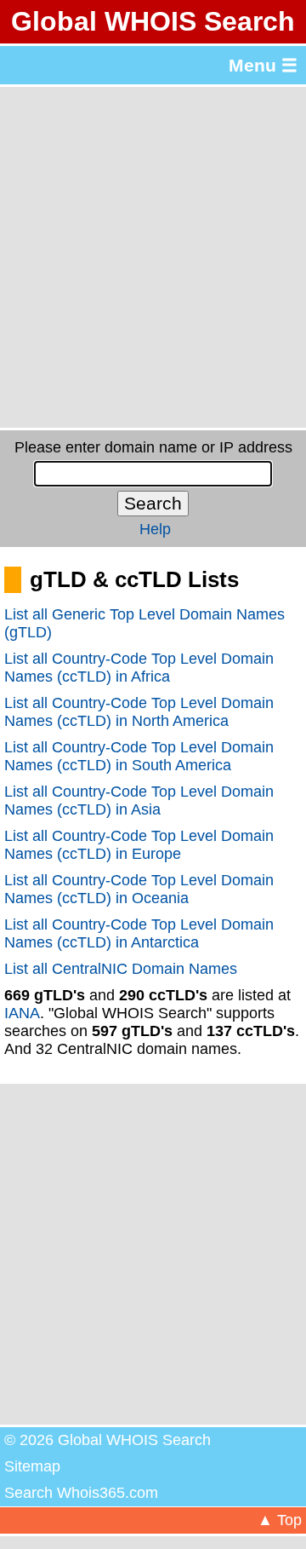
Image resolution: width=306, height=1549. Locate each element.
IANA (22, 1013)
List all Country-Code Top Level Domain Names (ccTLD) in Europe (139, 844)
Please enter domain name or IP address (153, 447)
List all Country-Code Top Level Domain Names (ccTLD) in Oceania (139, 889)
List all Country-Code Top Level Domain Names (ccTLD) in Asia (139, 800)
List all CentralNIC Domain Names (120, 968)
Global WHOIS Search (153, 21)
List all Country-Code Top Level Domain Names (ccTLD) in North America (139, 711)
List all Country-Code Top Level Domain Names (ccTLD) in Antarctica (139, 933)
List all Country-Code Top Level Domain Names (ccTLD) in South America (139, 756)
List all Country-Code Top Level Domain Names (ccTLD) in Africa (139, 667)
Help (155, 529)
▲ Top (280, 1520)
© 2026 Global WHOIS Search (107, 1439)
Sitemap (32, 1466)
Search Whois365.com (81, 1492)
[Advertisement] (153, 257)
